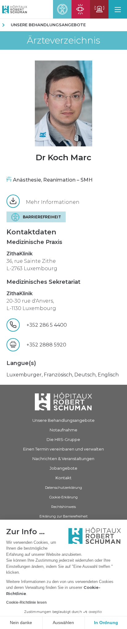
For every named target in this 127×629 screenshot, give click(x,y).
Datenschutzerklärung (63, 487)
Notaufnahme (63, 429)
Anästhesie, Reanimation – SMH (52, 180)
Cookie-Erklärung (63, 497)
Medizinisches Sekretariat (43, 282)
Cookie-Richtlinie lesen (26, 602)
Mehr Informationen (53, 202)
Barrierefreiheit (42, 217)
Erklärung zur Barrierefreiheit (63, 516)
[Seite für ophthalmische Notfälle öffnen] (81, 9)
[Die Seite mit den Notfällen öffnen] (99, 9)
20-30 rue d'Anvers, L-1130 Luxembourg (31, 301)
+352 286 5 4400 (49, 325)
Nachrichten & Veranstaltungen (63, 458)
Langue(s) (21, 363)
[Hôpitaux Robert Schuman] (63, 401)
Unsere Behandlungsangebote (48, 24)
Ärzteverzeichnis (63, 40)
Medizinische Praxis (34, 242)
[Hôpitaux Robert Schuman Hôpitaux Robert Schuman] (13, 9)
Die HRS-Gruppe (63, 439)
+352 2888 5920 (46, 345)
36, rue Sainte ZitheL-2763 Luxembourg (31, 261)
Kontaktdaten (31, 232)
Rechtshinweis (63, 507)
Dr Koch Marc (63, 157)
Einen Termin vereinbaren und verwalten (63, 449)
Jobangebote (63, 468)
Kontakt (63, 477)
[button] (118, 9)
